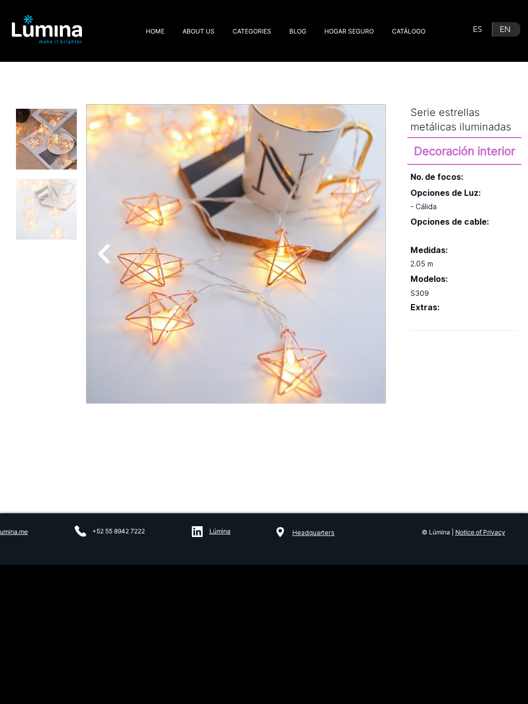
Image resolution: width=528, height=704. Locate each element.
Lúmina (219, 531)
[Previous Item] (104, 254)
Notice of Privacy (480, 532)
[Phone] (80, 531)
